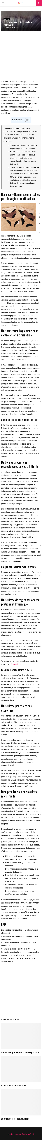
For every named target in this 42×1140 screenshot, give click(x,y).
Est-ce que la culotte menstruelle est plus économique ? (18, 960)
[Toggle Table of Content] (26, 120)
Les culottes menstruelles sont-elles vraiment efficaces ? (19, 931)
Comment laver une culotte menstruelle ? (18, 949)
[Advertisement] (21, 57)
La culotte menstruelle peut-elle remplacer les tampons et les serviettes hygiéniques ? (20, 953)
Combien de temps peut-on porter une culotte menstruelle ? (19, 937)
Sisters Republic (18, 664)
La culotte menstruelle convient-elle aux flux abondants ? (19, 944)
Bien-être (6, 19)
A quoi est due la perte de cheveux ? (14, 1085)
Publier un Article (28, 1134)
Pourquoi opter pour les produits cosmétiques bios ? (20, 1052)
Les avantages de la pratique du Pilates (15, 1118)
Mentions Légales (14, 1134)
